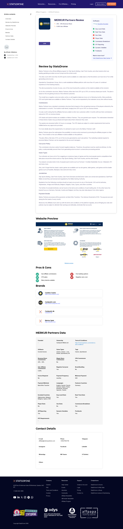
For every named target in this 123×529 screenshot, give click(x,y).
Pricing (79, 490)
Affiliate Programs (41, 12)
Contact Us (80, 493)
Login (91, 4)
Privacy (48, 496)
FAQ (47, 487)
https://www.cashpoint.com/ (52, 303)
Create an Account (82, 484)
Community (65, 493)
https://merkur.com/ (50, 322)
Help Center (65, 484)
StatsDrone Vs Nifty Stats (97, 487)
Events (63, 487)
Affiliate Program (66, 501)
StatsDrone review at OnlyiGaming (100, 493)
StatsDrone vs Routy (96, 490)
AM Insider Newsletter (68, 498)
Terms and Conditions (52, 490)
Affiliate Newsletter (67, 496)
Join (44, 43)
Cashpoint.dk (48, 312)
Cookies (48, 493)
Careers (48, 484)
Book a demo (101, 4)
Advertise (64, 490)
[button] (42, 4)
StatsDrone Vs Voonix (97, 484)
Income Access (103, 24)
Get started (111, 4)
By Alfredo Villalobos (10, 52)
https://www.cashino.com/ (52, 294)
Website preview (69, 263)
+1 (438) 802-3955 (18, 491)
